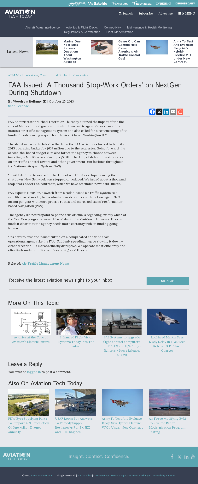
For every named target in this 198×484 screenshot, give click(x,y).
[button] (187, 13)
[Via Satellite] (97, 3)
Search (127, 13)
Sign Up (167, 281)
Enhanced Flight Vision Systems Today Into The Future (76, 341)
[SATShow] (120, 3)
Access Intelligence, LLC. (43, 475)
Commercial (49, 75)
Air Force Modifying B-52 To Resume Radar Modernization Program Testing (167, 425)
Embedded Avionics (73, 75)
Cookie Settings (101, 475)
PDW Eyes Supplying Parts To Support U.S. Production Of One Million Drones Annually (28, 425)
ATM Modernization (23, 75)
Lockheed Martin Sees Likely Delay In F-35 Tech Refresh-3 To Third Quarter (167, 343)
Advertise (166, 13)
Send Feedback (19, 106)
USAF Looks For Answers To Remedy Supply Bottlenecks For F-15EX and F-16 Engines (74, 425)
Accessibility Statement (164, 475)
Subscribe (145, 13)
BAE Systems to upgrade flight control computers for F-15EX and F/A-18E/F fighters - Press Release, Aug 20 (121, 346)
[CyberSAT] (163, 4)
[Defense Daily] (185, 3)
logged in (34, 372)
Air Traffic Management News (45, 263)
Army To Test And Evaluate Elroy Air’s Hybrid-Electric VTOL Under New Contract (183, 51)
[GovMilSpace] (142, 3)
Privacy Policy (84, 475)
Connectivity (112, 27)
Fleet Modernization (119, 32)
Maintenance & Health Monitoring (149, 27)
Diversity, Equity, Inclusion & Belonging (131, 475)
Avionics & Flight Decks (82, 27)
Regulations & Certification (82, 32)
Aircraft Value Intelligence (42, 27)
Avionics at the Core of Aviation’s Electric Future (31, 339)
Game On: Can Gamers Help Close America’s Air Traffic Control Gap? (129, 50)
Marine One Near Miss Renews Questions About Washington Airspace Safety (72, 53)
